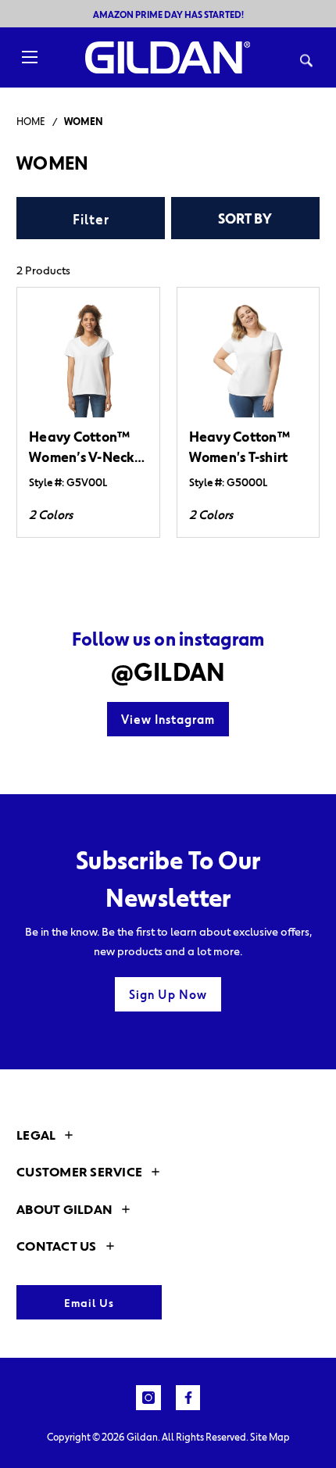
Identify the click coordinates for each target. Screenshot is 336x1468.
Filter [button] (91, 219)
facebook (188, 1397)
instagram (148, 1397)
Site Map (270, 1437)
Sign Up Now (168, 994)
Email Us (89, 1302)
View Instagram (168, 719)
